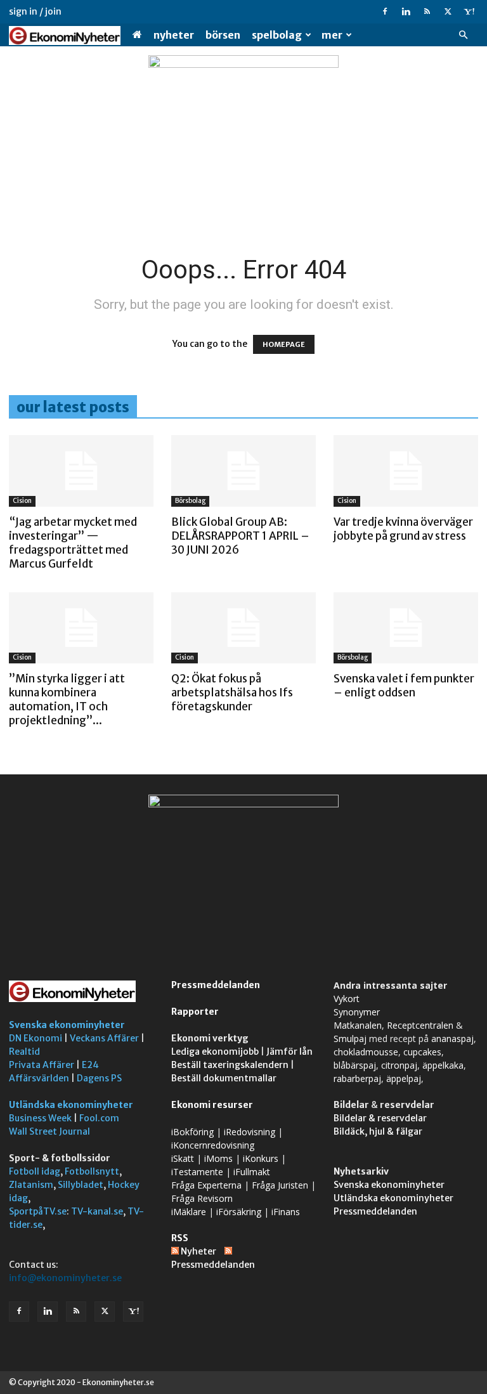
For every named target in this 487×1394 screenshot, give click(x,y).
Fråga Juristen (280, 1185)
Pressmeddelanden (215, 985)
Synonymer (357, 1012)
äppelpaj (403, 1078)
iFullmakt (251, 1172)
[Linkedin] (405, 11)
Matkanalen (358, 1025)
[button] (463, 35)
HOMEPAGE (284, 344)
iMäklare (188, 1212)
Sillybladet (80, 1184)
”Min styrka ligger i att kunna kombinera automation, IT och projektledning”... (67, 699)
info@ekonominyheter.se (65, 1278)
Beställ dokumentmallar (223, 1078)
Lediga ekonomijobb (215, 1051)
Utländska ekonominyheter (71, 1105)
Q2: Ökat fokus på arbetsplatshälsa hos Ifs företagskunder (232, 692)
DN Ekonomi (35, 1038)
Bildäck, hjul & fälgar (378, 1131)
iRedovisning (249, 1132)
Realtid (24, 1051)
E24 (90, 1065)
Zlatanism (31, 1184)
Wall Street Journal (49, 1131)
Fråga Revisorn (202, 1198)
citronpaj (399, 1065)
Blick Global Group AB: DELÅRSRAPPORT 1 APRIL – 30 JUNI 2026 (240, 536)
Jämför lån (289, 1051)
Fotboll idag (34, 1171)
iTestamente (197, 1172)
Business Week (40, 1118)
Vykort (347, 999)
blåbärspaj (355, 1065)
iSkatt (182, 1158)
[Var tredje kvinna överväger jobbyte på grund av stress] (406, 471)
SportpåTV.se (38, 1211)
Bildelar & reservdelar (380, 1118)
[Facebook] (384, 11)
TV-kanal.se (97, 1211)
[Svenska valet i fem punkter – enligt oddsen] (406, 628)
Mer (331, 35)
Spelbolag (277, 35)
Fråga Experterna (206, 1185)
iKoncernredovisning (212, 1145)
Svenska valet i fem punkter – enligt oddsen (404, 686)
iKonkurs (260, 1158)
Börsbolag (190, 501)
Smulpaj (350, 1038)
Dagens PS (99, 1078)
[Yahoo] (468, 11)
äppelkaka (443, 1065)
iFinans (285, 1212)
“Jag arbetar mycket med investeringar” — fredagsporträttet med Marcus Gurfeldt (73, 543)
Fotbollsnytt (92, 1171)
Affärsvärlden (39, 1078)
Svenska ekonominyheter (67, 1025)
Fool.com (99, 1118)
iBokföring (192, 1132)
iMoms (218, 1158)
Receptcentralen (420, 1025)
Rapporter (195, 1011)
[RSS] (426, 11)
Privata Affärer (41, 1065)
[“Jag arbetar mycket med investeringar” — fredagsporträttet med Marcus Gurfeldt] (81, 471)
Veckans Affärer (104, 1038)
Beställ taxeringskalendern (230, 1065)
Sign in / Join (35, 11)
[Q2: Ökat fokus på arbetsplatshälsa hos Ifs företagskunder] (243, 628)
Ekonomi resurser (212, 1105)
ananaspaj (452, 1038)
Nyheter (173, 35)
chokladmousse (366, 1052)
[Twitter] (447, 11)
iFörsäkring (238, 1212)
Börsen (222, 35)
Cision (22, 501)
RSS (179, 1238)
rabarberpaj (357, 1078)
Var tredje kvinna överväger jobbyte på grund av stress (403, 529)
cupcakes (422, 1052)
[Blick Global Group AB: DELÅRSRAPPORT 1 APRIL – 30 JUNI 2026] (243, 471)
